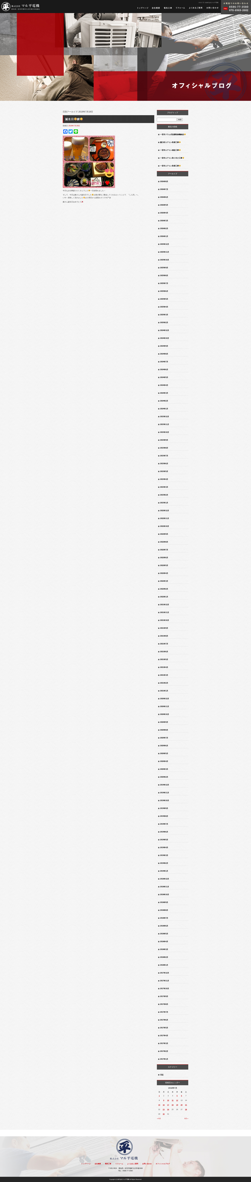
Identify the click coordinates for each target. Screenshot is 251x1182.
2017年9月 (164, 996)
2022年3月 (164, 581)
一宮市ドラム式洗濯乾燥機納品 (172, 134)
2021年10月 (164, 620)
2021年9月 (164, 628)
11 (172, 1100)
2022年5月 (164, 565)
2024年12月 (164, 330)
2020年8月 (164, 730)
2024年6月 (164, 369)
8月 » (186, 1118)
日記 (162, 1075)
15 (159, 1105)
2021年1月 (164, 691)
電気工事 (168, 7)
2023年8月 (164, 448)
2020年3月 (164, 769)
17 (168, 1105)
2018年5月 (164, 934)
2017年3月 (164, 1043)
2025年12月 (164, 244)
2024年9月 (164, 346)
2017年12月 (164, 973)
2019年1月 (164, 871)
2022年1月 (164, 597)
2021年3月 (164, 675)
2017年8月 (164, 1004)
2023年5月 (164, 471)
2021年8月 (164, 636)
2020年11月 (164, 706)
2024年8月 (164, 354)
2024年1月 (164, 409)
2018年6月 (164, 926)
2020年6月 (164, 746)
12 (177, 1100)
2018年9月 (164, 902)
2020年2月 (164, 777)
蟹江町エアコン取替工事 (169, 142)
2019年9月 (164, 808)
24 (168, 1109)
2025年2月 (164, 322)
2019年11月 (164, 793)
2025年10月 (164, 260)
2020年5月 (164, 753)
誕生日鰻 (72, 119)
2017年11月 (164, 981)
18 (172, 1105)
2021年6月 (164, 652)
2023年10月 (164, 432)
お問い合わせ (212, 7)
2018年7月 (164, 918)
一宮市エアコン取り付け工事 (171, 158)
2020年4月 (164, 761)
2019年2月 (164, 863)
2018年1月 (164, 965)
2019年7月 (164, 824)
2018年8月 (164, 910)
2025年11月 (164, 252)
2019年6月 (164, 832)
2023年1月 (164, 503)
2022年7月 (164, 550)
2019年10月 (164, 800)
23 (164, 1109)
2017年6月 (164, 1020)
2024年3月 (164, 393)
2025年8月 (164, 275)
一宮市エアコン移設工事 (169, 150)
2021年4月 (164, 667)
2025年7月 (164, 283)
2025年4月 (164, 307)
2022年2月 (164, 589)
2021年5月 (164, 659)
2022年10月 (164, 526)
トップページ (142, 7)
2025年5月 (164, 299)
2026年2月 (164, 228)
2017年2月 (164, 1051)
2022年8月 (164, 542)
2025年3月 (164, 315)
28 (186, 1109)
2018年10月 (164, 894)
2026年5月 (164, 205)
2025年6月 (164, 291)
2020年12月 (164, 699)
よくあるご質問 (195, 7)
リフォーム (180, 7)
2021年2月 (164, 683)
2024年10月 (164, 338)
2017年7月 (164, 1012)
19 (177, 1105)
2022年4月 (164, 573)
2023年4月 (164, 479)
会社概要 (156, 7)
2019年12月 (164, 785)
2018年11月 (164, 887)
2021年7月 (164, 644)
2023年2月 (164, 495)
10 (168, 1100)
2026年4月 (164, 213)
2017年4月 (164, 1036)
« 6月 (159, 1118)
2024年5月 (164, 377)
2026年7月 (164, 189)
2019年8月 (164, 816)
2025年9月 (164, 268)
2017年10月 (164, 989)
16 (164, 1105)
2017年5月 (164, 1028)
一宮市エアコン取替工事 (169, 166)
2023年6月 (164, 464)
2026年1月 (164, 236)
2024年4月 (164, 385)
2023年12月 (164, 417)
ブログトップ (172, 113)
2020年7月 (164, 738)
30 (164, 1114)
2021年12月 (164, 605)
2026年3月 (164, 221)
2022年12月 (164, 511)
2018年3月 (164, 949)
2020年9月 (164, 722)
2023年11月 (164, 424)
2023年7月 (164, 456)
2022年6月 (164, 558)
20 (181, 1105)
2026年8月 (164, 181)
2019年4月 (164, 847)
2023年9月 (164, 440)
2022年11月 (164, 518)
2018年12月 (164, 879)
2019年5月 (164, 840)
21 (186, 1105)
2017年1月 (164, 1059)
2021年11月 (164, 612)
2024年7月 (164, 362)
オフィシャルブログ (163, 1164)
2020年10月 (164, 714)
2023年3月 (164, 487)
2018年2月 (164, 957)
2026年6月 (164, 197)
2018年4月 (164, 941)
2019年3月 (164, 855)
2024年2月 (164, 401)
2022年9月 (164, 534)
